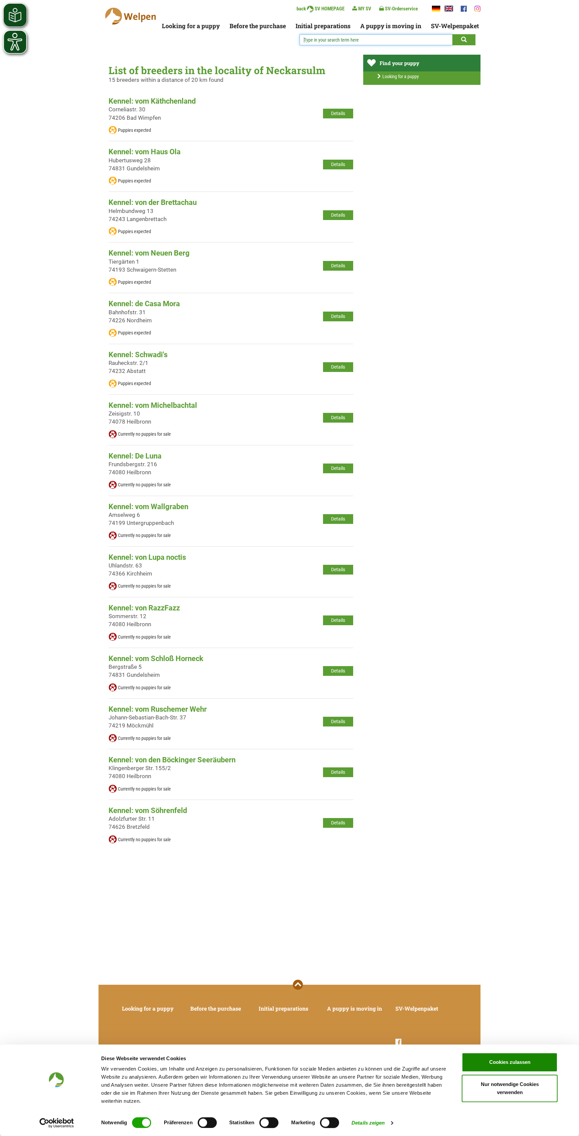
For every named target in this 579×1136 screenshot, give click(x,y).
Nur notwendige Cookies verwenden (510, 1088)
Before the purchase (258, 26)
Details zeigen (368, 1123)
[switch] (207, 1122)
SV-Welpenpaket (455, 26)
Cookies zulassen (509, 1062)
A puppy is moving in (390, 26)
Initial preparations (323, 26)
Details (338, 113)
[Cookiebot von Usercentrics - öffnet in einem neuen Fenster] (56, 1123)
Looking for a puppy (191, 26)
